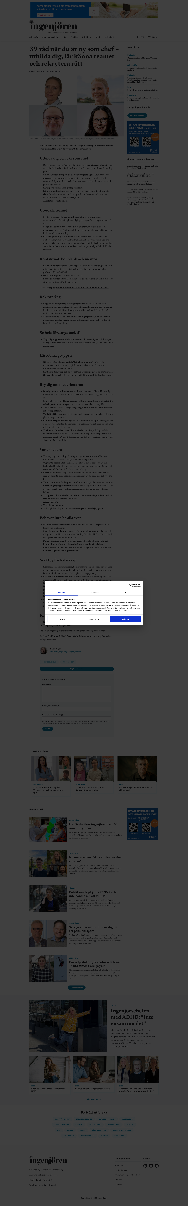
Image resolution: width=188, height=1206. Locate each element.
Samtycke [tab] (61, 592)
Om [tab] (126, 592)
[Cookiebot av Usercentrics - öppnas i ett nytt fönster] (131, 585)
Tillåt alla (125, 619)
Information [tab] (94, 592)
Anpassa (92, 619)
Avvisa (62, 619)
